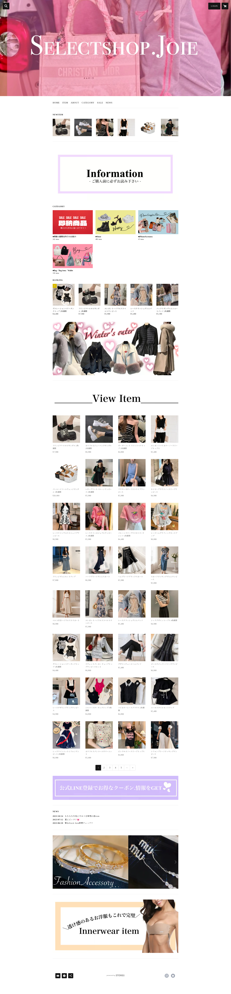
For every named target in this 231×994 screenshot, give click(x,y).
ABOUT (75, 103)
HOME (56, 103)
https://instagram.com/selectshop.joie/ (167, 976)
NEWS (109, 103)
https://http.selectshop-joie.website (173, 976)
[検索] (6, 6)
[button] (214, 6)
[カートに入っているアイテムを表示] (225, 6)
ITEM (65, 103)
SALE (100, 103)
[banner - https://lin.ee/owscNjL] (115, 788)
